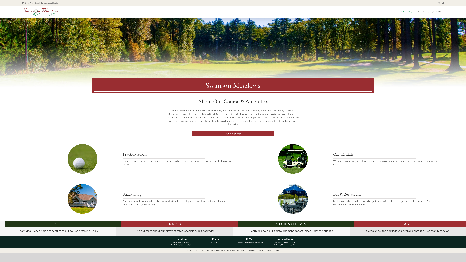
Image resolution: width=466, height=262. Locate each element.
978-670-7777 (215, 242)
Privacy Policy (251, 250)
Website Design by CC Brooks (269, 250)
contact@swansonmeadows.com (250, 242)
